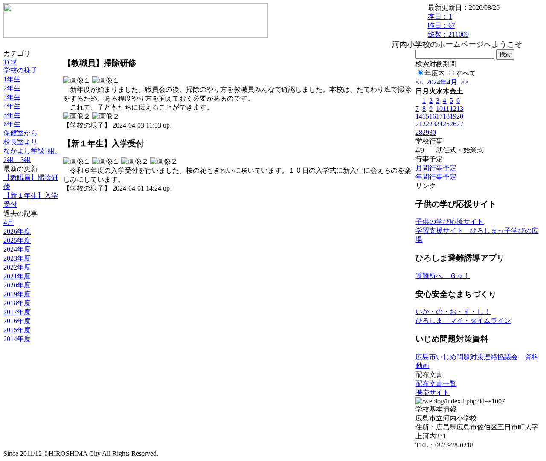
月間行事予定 (435, 167)
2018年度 (17, 303)
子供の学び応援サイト (449, 221)
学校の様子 (20, 70)
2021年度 (17, 276)
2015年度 (17, 329)
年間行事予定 (435, 176)
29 (425, 132)
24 (439, 124)
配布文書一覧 (435, 383)
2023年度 (17, 258)
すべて (466, 73)
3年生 (11, 97)
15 (425, 116)
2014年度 (17, 338)
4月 (8, 222)
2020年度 (17, 285)
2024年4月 (442, 82)
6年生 (11, 124)
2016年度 (17, 321)
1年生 (11, 79)
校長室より (20, 141)
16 (432, 116)
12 (453, 108)
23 (432, 124)
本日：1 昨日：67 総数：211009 (448, 25)
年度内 (434, 73)
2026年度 (17, 231)
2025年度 (17, 240)
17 (439, 116)
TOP (10, 62)
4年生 (11, 106)
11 (446, 108)
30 (432, 132)
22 (425, 124)
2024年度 (17, 249)
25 (446, 124)
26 (453, 124)
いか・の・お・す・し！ (453, 311)
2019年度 (17, 294)
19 (453, 116)
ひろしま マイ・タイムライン (463, 320)
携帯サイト (432, 392)
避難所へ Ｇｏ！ (442, 275)
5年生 (11, 115)
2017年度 (17, 312)
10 (439, 108)
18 (446, 116)
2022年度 (17, 267)
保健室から (20, 132)
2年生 (11, 88)
